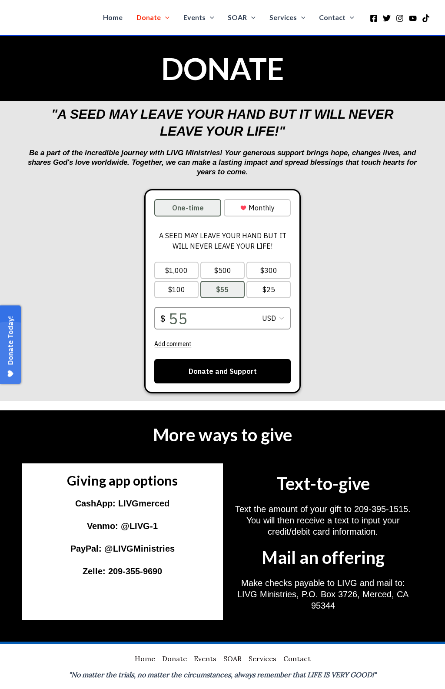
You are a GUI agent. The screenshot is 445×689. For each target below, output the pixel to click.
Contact (332, 17)
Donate (148, 17)
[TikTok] (426, 18)
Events (194, 17)
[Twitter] (387, 18)
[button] (165, 17)
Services (283, 17)
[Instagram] (400, 18)
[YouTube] (413, 18)
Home (113, 17)
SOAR (237, 17)
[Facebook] (374, 18)
